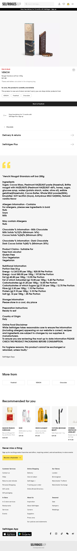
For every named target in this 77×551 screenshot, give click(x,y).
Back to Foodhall (38, 104)
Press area (31, 517)
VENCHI (6, 72)
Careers (30, 509)
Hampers (55, 505)
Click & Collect (32, 477)
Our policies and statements (37, 521)
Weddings (55, 509)
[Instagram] (56, 534)
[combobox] (40, 4)
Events (4, 513)
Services (5, 509)
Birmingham (56, 477)
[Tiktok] (61, 534)
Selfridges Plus (10, 144)
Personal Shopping (8, 485)
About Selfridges (33, 505)
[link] (9, 434)
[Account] (59, 4)
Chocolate (9, 127)
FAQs (4, 477)
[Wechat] (67, 534)
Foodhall (14, 383)
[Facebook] (50, 534)
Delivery (30, 473)
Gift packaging (7, 493)
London (54, 473)
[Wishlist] (64, 4)
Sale (53, 501)
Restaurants (6, 505)
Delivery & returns (11, 135)
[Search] (26, 4)
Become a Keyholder (11, 458)
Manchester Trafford (59, 481)
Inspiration (31, 501)
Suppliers (30, 513)
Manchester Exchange (59, 485)
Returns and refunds (9, 481)
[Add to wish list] (73, 70)
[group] (38, 424)
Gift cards (5, 489)
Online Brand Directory (35, 489)
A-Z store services (8, 501)
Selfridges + (31, 481)
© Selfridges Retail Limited (38, 547)
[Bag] (68, 4)
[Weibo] (73, 534)
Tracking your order (34, 485)
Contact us (6, 473)
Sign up (54, 9)
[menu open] (73, 4)
